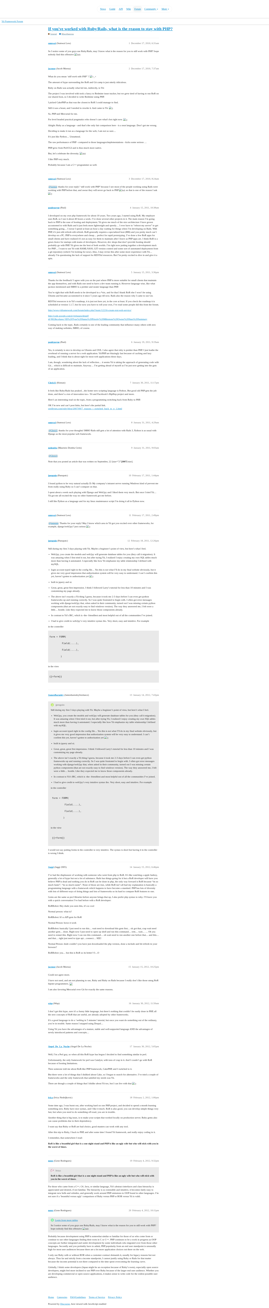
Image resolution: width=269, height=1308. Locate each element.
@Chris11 (53, 430)
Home (51, 1297)
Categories (62, 1297)
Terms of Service (97, 1297)
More (165, 9)
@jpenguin (53, 523)
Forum (137, 9)
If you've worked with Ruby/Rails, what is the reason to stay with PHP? (110, 29)
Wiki (128, 9)
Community (150, 9)
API (121, 9)
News (103, 9)
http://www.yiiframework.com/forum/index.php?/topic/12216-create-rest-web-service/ (89, 310)
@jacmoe (53, 187)
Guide (112, 9)
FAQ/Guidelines (78, 1297)
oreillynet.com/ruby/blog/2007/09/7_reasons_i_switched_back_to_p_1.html (85, 408)
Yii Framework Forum (12, 21)
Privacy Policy (115, 1297)
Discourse (65, 1304)
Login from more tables (66, 1220)
